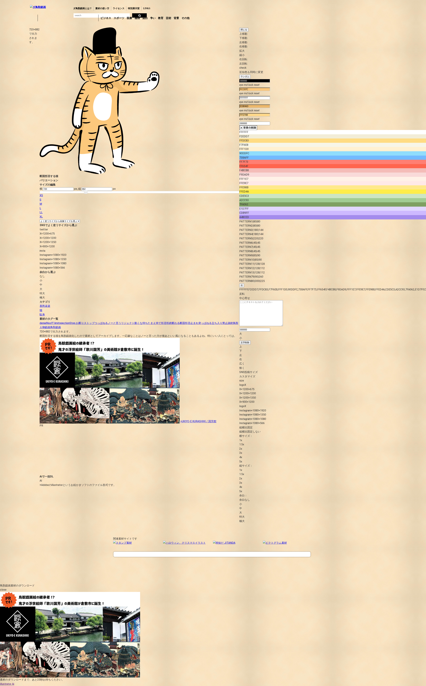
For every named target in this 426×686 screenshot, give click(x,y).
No (48, 323)
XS (41, 195)
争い (153, 18)
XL (41, 216)
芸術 (168, 18)
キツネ (59, 18)
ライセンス (118, 8)
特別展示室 (134, 8)
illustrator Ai (7, 684)
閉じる (244, 29)
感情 (137, 18)
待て (158, 323)
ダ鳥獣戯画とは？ (82, 8)
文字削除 (245, 342)
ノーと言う (114, 323)
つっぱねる (101, 323)
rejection (64, 323)
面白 (145, 18)
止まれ (194, 323)
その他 (186, 18)
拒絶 (169, 323)
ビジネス (106, 18)
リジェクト (127, 323)
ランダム (245, 76)
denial (43, 323)
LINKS (146, 8)
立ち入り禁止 (220, 323)
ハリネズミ (94, 18)
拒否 (163, 323)
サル (85, 18)
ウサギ (50, 18)
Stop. (73, 323)
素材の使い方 (102, 8)
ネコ (68, 18)
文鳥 (76, 18)
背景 (176, 18)
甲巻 (33, 18)
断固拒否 (185, 323)
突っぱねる (205, 323)
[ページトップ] (212, 554)
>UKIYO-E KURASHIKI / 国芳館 (198, 421)
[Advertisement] (14, 79)
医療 (129, 18)
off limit (54, 323)
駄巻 (42, 314)
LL (41, 212)
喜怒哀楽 (45, 306)
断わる (176, 323)
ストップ (89, 323)
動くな (138, 323)
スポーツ (119, 18)
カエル (42, 18)
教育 (160, 18)
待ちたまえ (149, 323)
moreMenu (199, 17)
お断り (80, 323)
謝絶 (230, 323)
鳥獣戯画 (55, 327)
